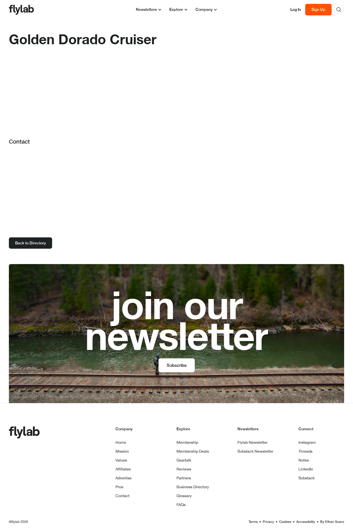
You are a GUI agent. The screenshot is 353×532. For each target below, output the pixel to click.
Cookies (285, 522)
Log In (295, 9)
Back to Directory (30, 243)
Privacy (268, 522)
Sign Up (318, 9)
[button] (148, 9)
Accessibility (305, 522)
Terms (253, 522)
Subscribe (177, 365)
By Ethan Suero (332, 522)
